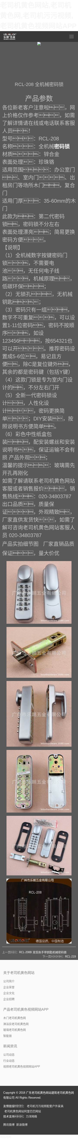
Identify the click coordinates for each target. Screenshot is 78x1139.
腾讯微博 (9, 1124)
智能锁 (7, 1035)
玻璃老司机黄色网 (14, 1029)
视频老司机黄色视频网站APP (21, 1066)
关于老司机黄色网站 (18, 973)
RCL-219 (70, 956)
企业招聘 (9, 999)
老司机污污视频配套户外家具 (45, 1106)
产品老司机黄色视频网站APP (26, 1009)
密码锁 (62, 146)
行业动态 (9, 1060)
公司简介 (9, 981)
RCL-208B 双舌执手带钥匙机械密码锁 (43, 952)
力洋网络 (31, 1116)
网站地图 (5, 1136)
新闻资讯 (10, 1046)
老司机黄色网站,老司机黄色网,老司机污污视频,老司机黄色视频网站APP (38, 15)
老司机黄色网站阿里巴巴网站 (22, 1111)
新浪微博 (22, 1124)
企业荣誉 (9, 987)
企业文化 (9, 993)
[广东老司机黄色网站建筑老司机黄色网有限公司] (10, 36)
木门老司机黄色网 (14, 1018)
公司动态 (9, 1054)
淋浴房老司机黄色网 (16, 1024)
